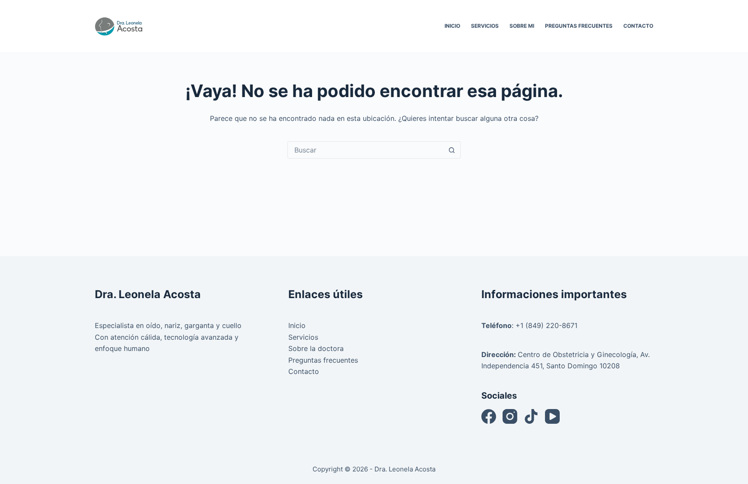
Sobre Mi (521, 26)
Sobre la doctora (316, 348)
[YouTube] (552, 416)
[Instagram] (510, 416)
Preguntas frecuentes (323, 360)
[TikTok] (531, 416)
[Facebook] (488, 416)
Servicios (485, 26)
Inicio (452, 26)
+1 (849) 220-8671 (546, 325)
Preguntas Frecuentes (579, 26)
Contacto (638, 26)
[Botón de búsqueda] (451, 150)
